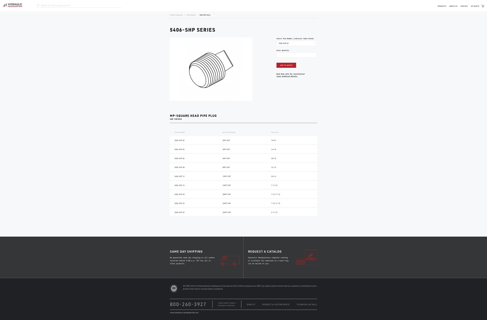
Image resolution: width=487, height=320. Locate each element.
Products (442, 6)
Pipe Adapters (191, 15)
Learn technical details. (287, 76)
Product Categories (176, 15)
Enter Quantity (282, 50)
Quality (251, 304)
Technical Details (307, 304)
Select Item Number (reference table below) (295, 38)
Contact (464, 6)
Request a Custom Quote (276, 304)
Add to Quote (286, 65)
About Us (453, 6)
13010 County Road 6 (227, 303)
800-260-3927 (188, 304)
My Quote (475, 6)
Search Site (38, 5)
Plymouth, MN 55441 (226, 306)
